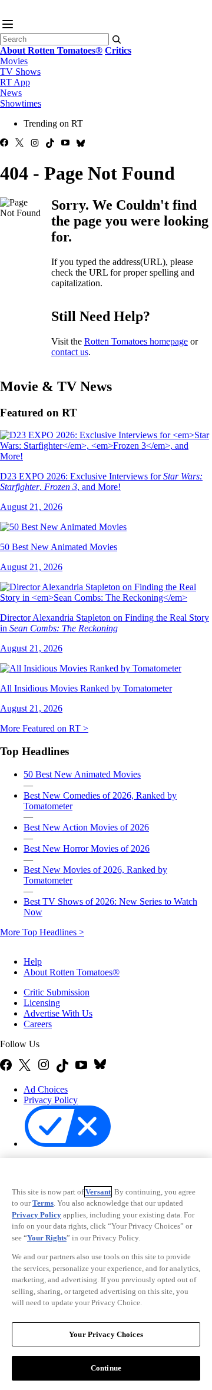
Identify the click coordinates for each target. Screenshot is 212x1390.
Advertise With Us (58, 1013)
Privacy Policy (51, 1100)
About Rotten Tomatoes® (72, 972)
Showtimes (20, 103)
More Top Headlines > (42, 932)
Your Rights (47, 1237)
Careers (38, 1024)
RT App (15, 82)
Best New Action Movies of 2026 (86, 827)
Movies (14, 61)
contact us (69, 352)
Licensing (42, 1003)
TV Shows (20, 72)
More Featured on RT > (44, 728)
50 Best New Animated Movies (82, 774)
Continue (106, 1367)
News (11, 93)
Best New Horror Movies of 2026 (87, 848)
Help (33, 962)
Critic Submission (57, 992)
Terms (43, 1203)
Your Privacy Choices (106, 1334)
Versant (98, 1191)
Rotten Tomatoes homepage (136, 341)
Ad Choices (46, 1089)
